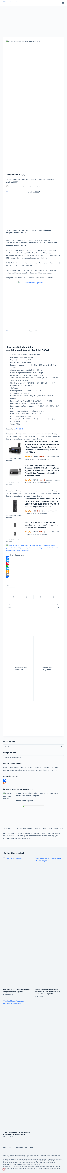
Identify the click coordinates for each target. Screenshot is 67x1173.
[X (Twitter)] (27, 597)
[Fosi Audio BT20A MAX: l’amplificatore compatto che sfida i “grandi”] (17, 922)
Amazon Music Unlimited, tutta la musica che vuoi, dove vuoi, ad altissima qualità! (33, 828)
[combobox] (31, 746)
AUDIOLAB (19, 429)
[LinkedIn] (54, 597)
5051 (34, 511)
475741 (35, 480)
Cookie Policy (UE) (21, 1147)
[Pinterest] (33, 563)
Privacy (31, 1147)
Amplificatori (37, 186)
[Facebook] (33, 557)
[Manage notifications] (3, 1169)
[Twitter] (33, 560)
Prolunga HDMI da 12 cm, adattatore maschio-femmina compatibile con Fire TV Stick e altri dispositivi (41, 525)
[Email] (33, 574)
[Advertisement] (33, 19)
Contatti (11, 1147)
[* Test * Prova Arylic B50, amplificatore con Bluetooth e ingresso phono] (17, 1065)
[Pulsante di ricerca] (62, 746)
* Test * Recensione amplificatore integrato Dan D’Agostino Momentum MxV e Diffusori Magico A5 (47, 992)
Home (4, 1147)
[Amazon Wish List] (33, 571)
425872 (35, 456)
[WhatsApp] (33, 566)
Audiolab (10, 589)
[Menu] (63, 3)
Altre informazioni (45, 459)
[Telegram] (33, 568)
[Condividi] (33, 577)
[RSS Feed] (33, 783)
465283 (35, 532)
